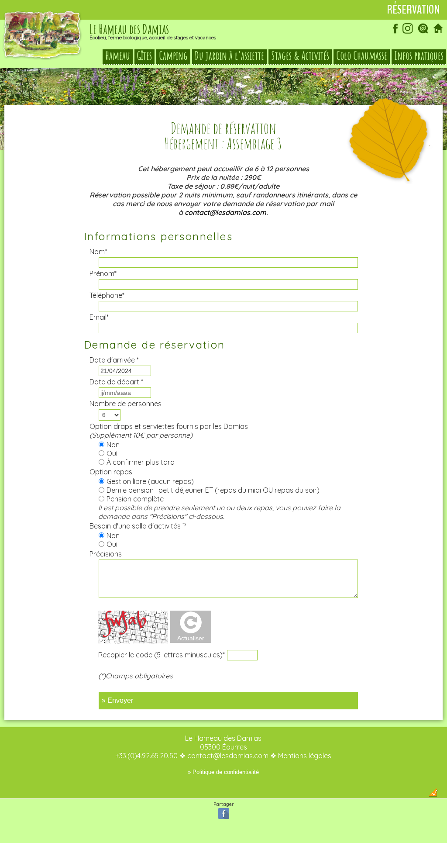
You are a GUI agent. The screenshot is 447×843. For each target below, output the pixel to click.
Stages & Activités (300, 55)
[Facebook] (392, 32)
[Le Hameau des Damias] (42, 57)
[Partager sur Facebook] (223, 818)
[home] (438, 32)
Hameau (117, 55)
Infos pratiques (419, 55)
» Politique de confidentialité (223, 772)
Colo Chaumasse (361, 55)
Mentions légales (304, 755)
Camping (173, 55)
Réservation (413, 9)
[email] (423, 32)
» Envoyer (117, 700)
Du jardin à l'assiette (229, 55)
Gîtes (144, 55)
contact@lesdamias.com (225, 212)
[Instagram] (407, 32)
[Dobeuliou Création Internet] (433, 794)
